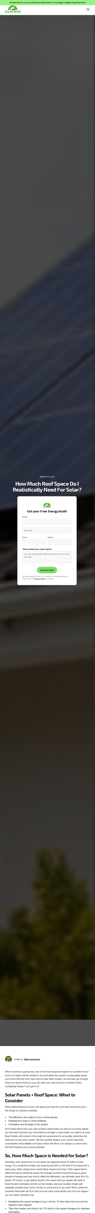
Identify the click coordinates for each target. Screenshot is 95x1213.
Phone (50, 537)
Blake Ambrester (32, 1059)
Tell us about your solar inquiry (37, 549)
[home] (13, 9)
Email (25, 537)
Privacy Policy (39, 579)
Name (25, 517)
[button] (87, 9)
